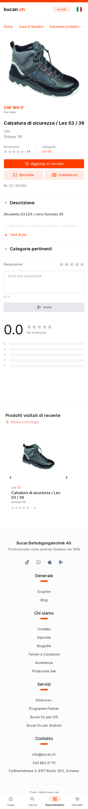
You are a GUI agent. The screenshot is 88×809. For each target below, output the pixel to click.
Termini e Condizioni (44, 654)
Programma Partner (44, 709)
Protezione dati (44, 671)
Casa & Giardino (31, 27)
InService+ (44, 700)
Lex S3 (46, 151)
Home (8, 27)
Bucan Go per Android (44, 725)
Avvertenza (44, 663)
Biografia (44, 646)
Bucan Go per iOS (44, 717)
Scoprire (44, 592)
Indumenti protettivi (64, 27)
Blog (44, 600)
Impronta (44, 637)
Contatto (44, 629)
